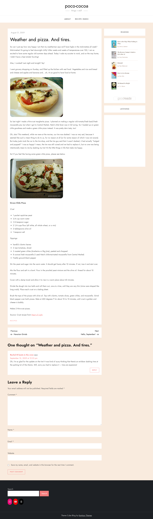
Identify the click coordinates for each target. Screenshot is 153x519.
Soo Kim (121, 76)
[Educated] (114, 65)
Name (11, 429)
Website (11, 453)
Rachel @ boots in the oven (22, 354)
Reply (94, 370)
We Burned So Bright (123, 83)
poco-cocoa (76, 5)
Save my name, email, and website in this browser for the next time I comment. (42, 465)
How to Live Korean (123, 73)
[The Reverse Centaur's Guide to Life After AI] (114, 54)
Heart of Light (36, 314)
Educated (120, 63)
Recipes (13, 321)
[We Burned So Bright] (114, 86)
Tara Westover (123, 66)
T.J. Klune (122, 86)
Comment (12, 394)
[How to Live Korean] (114, 75)
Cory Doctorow (123, 57)
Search (10, 489)
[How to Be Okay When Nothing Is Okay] (114, 44)
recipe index (82, 19)
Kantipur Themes (85, 515)
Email (11, 441)
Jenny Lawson (123, 46)
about (67, 19)
